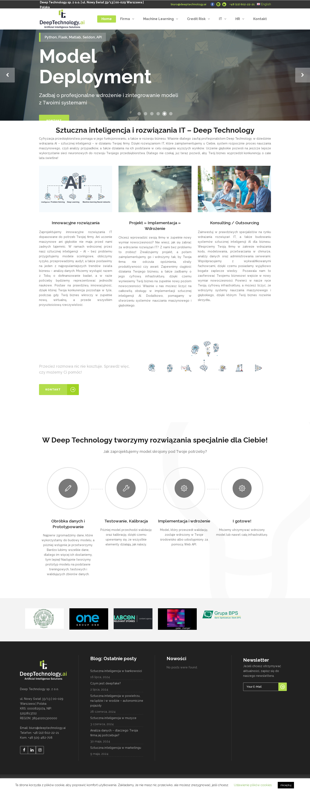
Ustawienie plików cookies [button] (253, 785)
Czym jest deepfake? (105, 683)
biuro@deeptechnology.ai (188, 4)
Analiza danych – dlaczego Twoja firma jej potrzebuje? (114, 733)
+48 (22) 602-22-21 (242, 4)
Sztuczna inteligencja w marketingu (115, 747)
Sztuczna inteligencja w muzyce (113, 718)
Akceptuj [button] (285, 785)
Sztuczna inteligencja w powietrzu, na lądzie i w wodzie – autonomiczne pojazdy (116, 700)
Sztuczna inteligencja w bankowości (116, 671)
